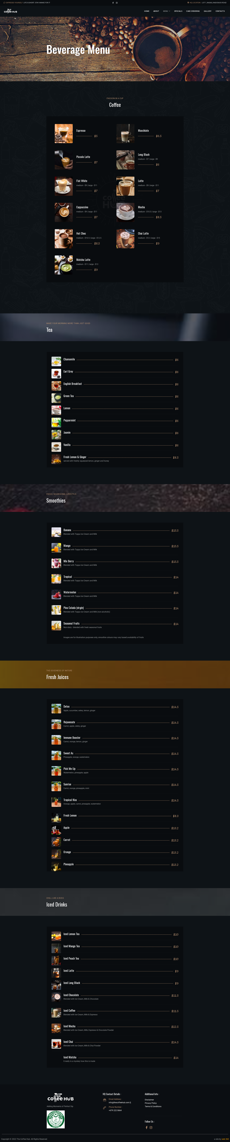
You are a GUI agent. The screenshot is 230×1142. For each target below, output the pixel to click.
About (156, 11)
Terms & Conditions (153, 1106)
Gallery (208, 11)
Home (146, 11)
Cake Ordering (193, 11)
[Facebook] (113, 2)
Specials (178, 11)
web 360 (225, 1139)
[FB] (146, 1127)
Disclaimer (149, 1100)
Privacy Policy (151, 1103)
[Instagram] (117, 2)
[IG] (151, 1127)
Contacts (220, 11)
